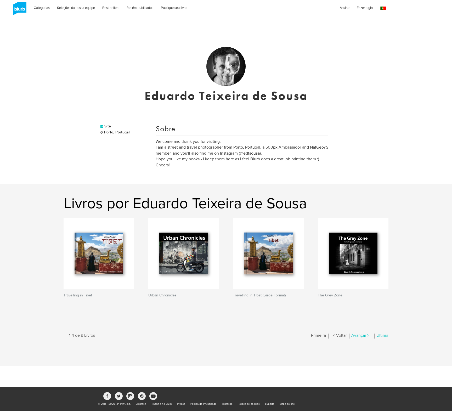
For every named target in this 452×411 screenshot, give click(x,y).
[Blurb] (18, 10)
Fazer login (365, 8)
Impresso (227, 404)
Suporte (269, 404)
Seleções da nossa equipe (76, 8)
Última (382, 335)
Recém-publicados (140, 8)
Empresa (141, 404)
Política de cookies (249, 404)
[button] (383, 8)
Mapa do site (287, 404)
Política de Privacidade (203, 404)
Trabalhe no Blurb (161, 404)
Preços (181, 404)
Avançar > (360, 335)
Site (107, 126)
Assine (344, 8)
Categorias (42, 8)
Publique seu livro (174, 8)
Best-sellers (110, 8)
